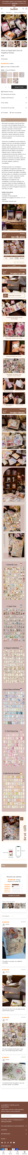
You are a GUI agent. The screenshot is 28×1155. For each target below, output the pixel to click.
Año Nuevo (8, 12)
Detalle (4, 120)
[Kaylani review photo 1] (14, 943)
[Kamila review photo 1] (14, 1072)
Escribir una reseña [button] (14, 895)
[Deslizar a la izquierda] (4, 27)
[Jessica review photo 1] (14, 991)
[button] (4, 63)
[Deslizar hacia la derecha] (23, 27)
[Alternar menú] (1, 8)
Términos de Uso (17, 1119)
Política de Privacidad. (6, 1121)
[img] (5, 922)
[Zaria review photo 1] (14, 1034)
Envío (3, 865)
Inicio (2, 12)
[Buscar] (23, 8)
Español (3, 1138)
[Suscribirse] (25, 1115)
